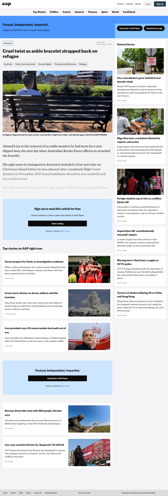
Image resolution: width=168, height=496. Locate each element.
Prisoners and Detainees (65, 64)
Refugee (83, 64)
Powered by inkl (84, 493)
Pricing (120, 4)
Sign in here (65, 231)
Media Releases (51, 493)
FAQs (21, 493)
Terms (5, 493)
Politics (54, 11)
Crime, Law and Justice (25, 64)
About (138, 4)
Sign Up (160, 4)
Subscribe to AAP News (130, 28)
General (79, 11)
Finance (92, 11)
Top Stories (39, 11)
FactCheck (129, 11)
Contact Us (38, 493)
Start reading (57, 223)
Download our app (154, 28)
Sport (104, 11)
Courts (67, 11)
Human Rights (45, 64)
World (115, 11)
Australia (8, 64)
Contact (129, 4)
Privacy (13, 493)
